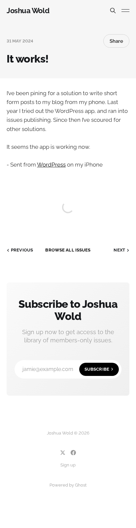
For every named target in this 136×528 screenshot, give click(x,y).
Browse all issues (67, 250)
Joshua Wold (28, 10)
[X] (62, 452)
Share (116, 41)
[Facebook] (73, 452)
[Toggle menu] (125, 10)
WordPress (51, 164)
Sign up (68, 464)
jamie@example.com (65, 369)
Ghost (80, 485)
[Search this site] (113, 10)
